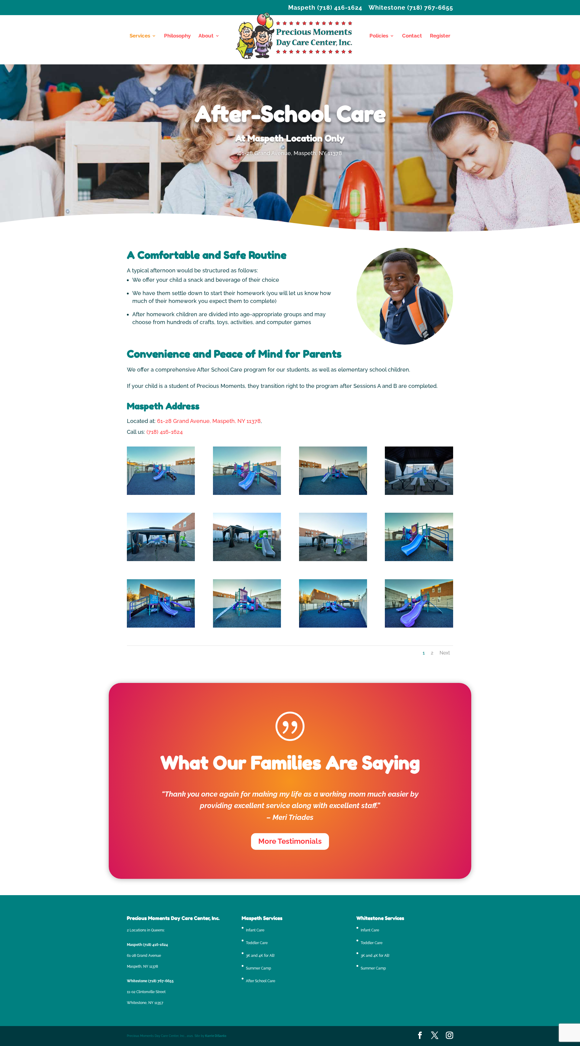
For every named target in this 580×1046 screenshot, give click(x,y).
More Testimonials (290, 841)
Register (440, 36)
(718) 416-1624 (165, 432)
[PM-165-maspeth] (333, 493)
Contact (412, 36)
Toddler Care (257, 943)
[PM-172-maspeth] (333, 559)
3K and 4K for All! (260, 955)
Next (445, 653)
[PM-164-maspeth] (247, 493)
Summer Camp (258, 968)
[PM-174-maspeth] (161, 559)
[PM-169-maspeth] (333, 625)
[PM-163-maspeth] (161, 493)
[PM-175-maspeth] (419, 493)
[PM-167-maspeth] (419, 625)
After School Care (260, 981)
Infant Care (255, 930)
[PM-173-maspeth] (247, 559)
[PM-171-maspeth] (419, 559)
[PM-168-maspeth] (247, 625)
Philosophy (177, 36)
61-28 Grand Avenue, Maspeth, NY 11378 (209, 421)
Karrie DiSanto (215, 1036)
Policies (378, 36)
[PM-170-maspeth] (161, 625)
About (206, 36)
